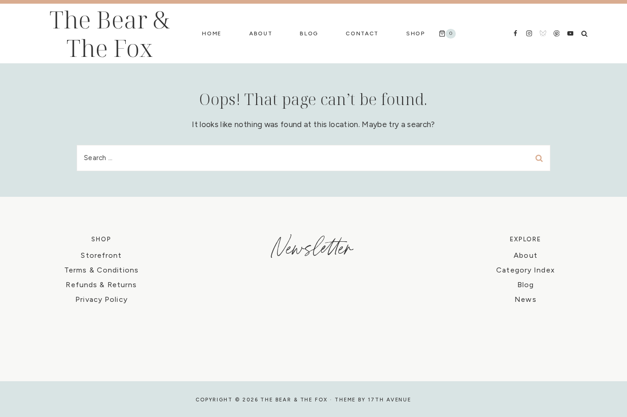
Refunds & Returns (101, 284)
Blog (309, 33)
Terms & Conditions (101, 270)
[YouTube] (570, 33)
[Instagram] (529, 33)
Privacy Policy (101, 299)
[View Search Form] (584, 33)
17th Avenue (389, 400)
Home (212, 33)
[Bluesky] (543, 33)
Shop (415, 33)
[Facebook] (515, 33)
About (260, 33)
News (525, 299)
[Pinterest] (556, 33)
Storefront (101, 255)
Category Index (525, 270)
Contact (362, 33)
